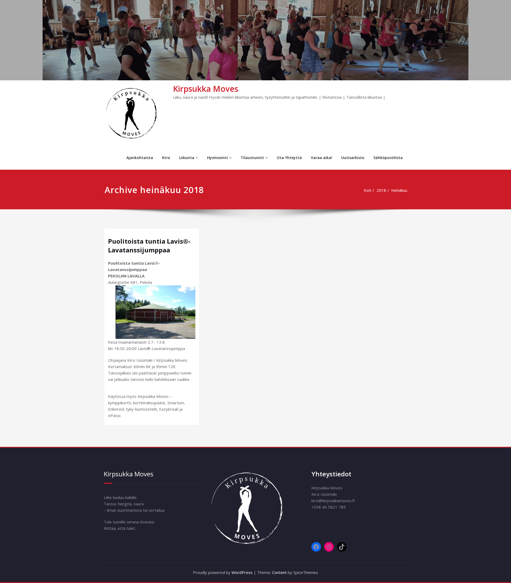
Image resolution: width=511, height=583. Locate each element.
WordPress (242, 572)
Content (279, 572)
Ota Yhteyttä (289, 157)
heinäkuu (399, 190)
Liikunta (186, 157)
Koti (367, 190)
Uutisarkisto (352, 157)
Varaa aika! (321, 157)
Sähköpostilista (388, 157)
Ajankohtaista (139, 157)
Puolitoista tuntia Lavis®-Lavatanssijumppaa (149, 245)
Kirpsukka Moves (205, 88)
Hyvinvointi (217, 157)
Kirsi (166, 157)
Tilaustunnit (252, 157)
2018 (381, 190)
